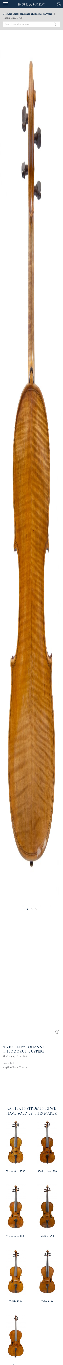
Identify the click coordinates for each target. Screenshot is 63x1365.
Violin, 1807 (15, 1301)
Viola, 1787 (47, 1301)
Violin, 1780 (15, 1171)
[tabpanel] (31, 463)
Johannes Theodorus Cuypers (36, 14)
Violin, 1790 (47, 1236)
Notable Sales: (11, 14)
